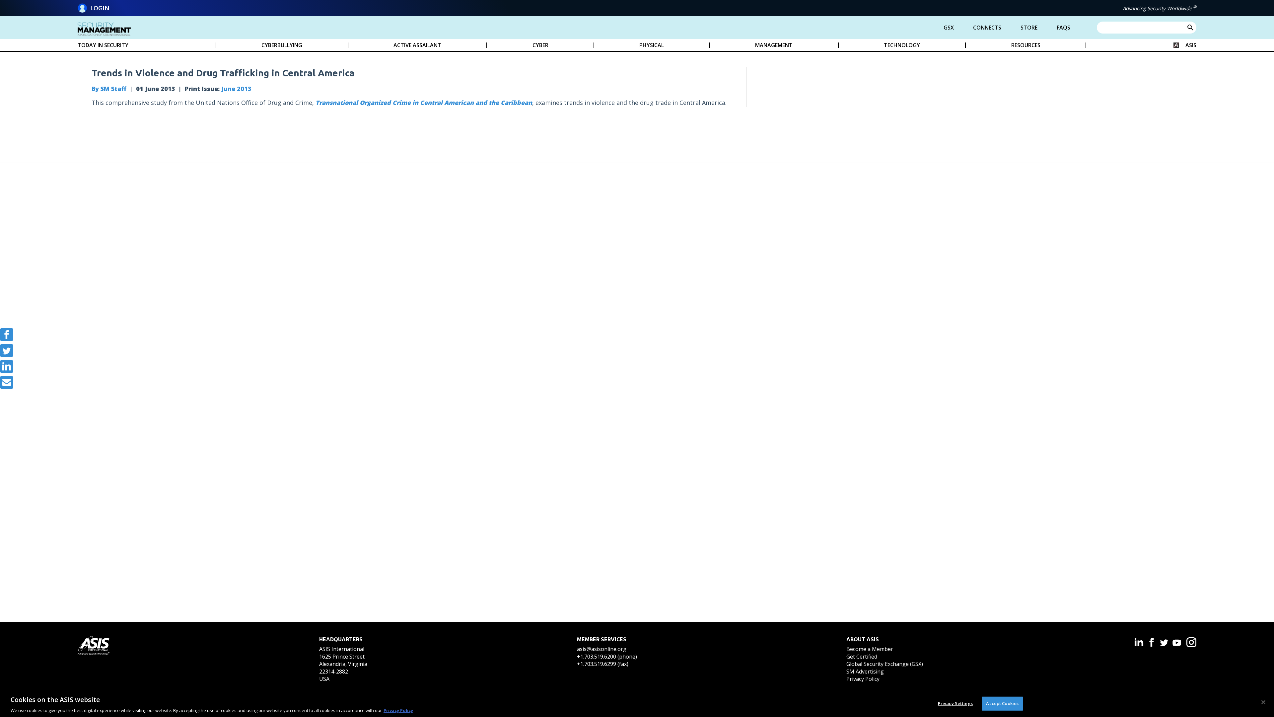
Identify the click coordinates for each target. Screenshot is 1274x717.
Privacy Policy (863, 678)
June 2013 (236, 89)
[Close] (1263, 702)
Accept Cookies (1002, 703)
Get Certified (861, 656)
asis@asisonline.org (601, 649)
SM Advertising (865, 671)
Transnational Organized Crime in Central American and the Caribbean (424, 103)
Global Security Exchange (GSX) (884, 664)
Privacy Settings (955, 703)
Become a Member (869, 649)
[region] (637, 703)
